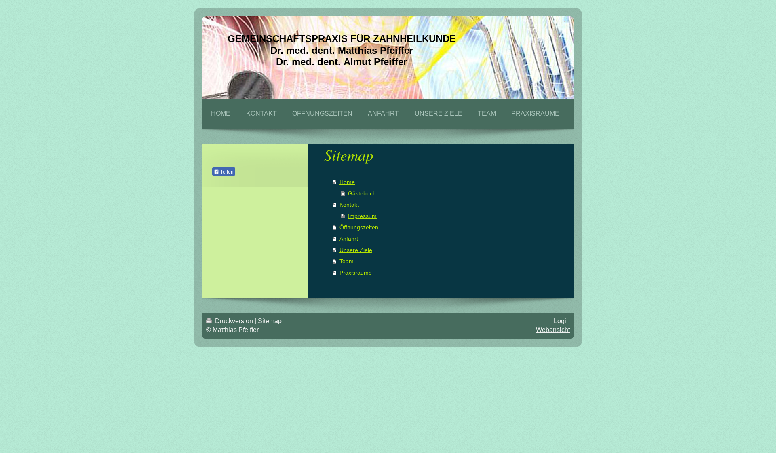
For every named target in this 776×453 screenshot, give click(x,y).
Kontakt (349, 204)
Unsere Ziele (356, 250)
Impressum (362, 216)
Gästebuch (362, 193)
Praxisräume (356, 272)
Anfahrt (349, 238)
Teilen (226, 172)
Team (347, 261)
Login (562, 321)
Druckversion (234, 321)
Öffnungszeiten (359, 227)
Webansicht (553, 329)
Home (347, 182)
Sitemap (270, 321)
